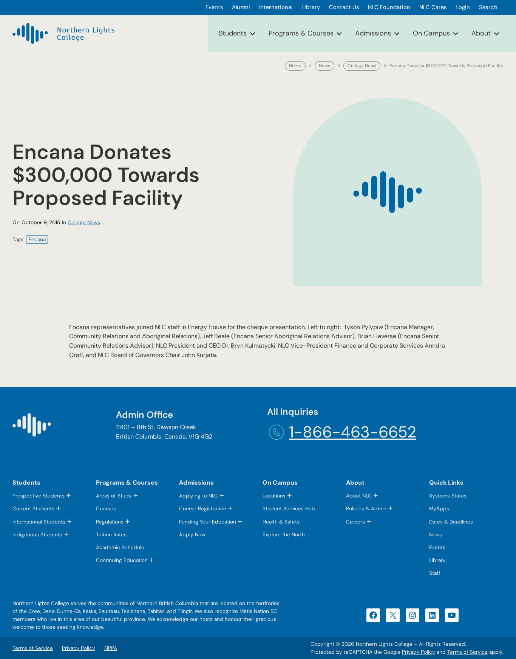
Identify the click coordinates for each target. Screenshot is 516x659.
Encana (37, 239)
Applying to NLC (198, 496)
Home (295, 66)
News (324, 66)
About (481, 33)
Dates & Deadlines (451, 522)
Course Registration (202, 508)
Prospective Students (38, 496)
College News (362, 66)
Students (233, 33)
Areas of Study (114, 496)
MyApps (439, 508)
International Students (38, 522)
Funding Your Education (207, 522)
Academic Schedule (120, 547)
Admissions (373, 33)
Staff (434, 573)
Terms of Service (467, 652)
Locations (274, 496)
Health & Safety (281, 522)
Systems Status (448, 496)
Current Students (33, 508)
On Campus (431, 33)
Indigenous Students (37, 534)
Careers (355, 522)
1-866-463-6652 (352, 432)
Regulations (110, 522)
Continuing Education (122, 560)
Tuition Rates (111, 534)
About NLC (359, 496)
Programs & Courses (301, 33)
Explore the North (284, 534)
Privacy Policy (418, 652)
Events (437, 547)
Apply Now (192, 534)
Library (437, 560)
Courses (106, 508)
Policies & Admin (366, 508)
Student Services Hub (289, 508)
